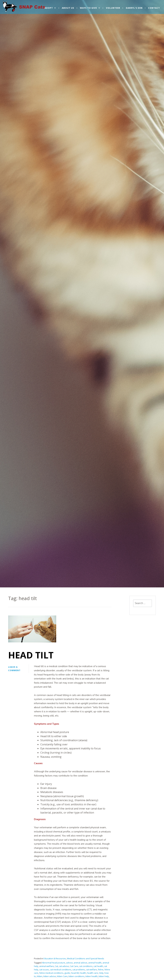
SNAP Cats (11, 9)
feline (100, 969)
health (83, 972)
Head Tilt (30, 655)
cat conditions (86, 966)
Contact (154, 7)
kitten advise (49, 976)
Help (101, 972)
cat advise (64, 966)
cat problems (78, 969)
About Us (68, 7)
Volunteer (113, 7)
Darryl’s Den (134, 7)
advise (69, 962)
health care (92, 972)
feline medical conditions (51, 972)
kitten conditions (77, 976)
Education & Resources (55, 958)
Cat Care (74, 966)
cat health (98, 966)
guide (67, 972)
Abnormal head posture (53, 962)
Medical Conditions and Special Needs (85, 958)
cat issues (44, 969)
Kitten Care (62, 976)
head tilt (75, 972)
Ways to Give (88, 7)
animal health (95, 962)
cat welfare (91, 969)
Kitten (39, 976)
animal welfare (46, 966)
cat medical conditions (60, 969)
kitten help (104, 976)
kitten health (92, 976)
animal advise (80, 962)
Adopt (49, 7)
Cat (56, 966)
